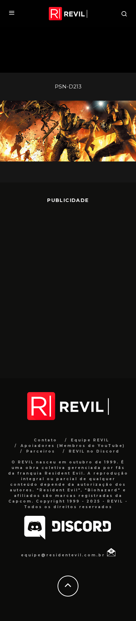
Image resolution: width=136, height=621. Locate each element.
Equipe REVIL (90, 440)
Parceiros (40, 451)
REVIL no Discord (94, 451)
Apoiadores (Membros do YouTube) (73, 445)
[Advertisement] (68, 285)
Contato (45, 440)
